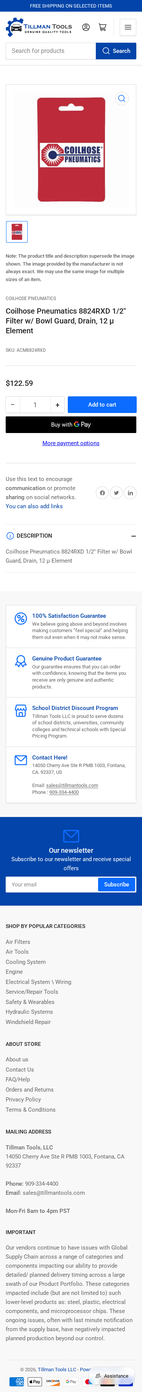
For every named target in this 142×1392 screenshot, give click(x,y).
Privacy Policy (23, 1099)
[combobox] (71, 51)
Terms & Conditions (31, 1109)
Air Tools (17, 951)
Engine (14, 971)
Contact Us (20, 1069)
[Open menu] (128, 27)
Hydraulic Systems (29, 1011)
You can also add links (34, 506)
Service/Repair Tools (32, 991)
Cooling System (26, 962)
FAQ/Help (18, 1079)
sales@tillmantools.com (72, 785)
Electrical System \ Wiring (38, 982)
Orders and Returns (30, 1089)
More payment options (71, 443)
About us (17, 1059)
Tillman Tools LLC (57, 1369)
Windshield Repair (28, 1022)
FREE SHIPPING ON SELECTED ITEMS (71, 6)
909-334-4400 (64, 792)
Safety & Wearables (30, 1002)
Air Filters (18, 942)
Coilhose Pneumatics (31, 298)
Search (121, 51)
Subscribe (116, 884)
